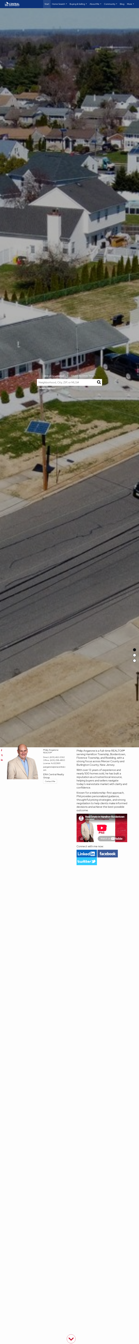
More (131, 5)
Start (47, 4)
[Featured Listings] (134, 655)
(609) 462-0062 (57, 757)
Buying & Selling (79, 5)
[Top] (134, 650)
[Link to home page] (13, 4)
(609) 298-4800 (57, 760)
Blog (122, 4)
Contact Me (50, 781)
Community (111, 5)
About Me (96, 5)
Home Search (60, 5)
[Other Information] (134, 660)
